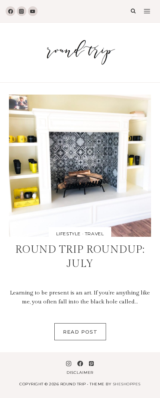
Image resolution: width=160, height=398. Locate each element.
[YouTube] (33, 11)
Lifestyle (68, 233)
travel (94, 233)
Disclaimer (80, 372)
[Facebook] (10, 11)
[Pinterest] (91, 363)
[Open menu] (147, 11)
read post (84, 334)
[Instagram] (21, 11)
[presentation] (80, 166)
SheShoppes (127, 384)
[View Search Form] (131, 11)
